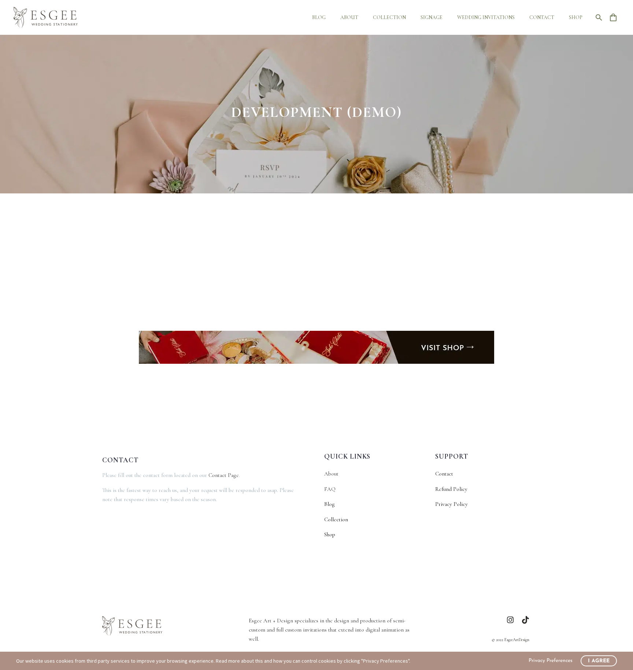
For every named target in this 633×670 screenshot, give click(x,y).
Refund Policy (451, 489)
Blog (319, 17)
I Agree (599, 661)
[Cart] (616, 17)
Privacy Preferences (551, 660)
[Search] (597, 17)
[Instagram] (510, 620)
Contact (541, 17)
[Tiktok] (525, 620)
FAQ (330, 489)
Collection (389, 17)
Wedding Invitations (486, 17)
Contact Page (223, 475)
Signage (432, 17)
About (349, 17)
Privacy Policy (451, 504)
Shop (575, 17)
